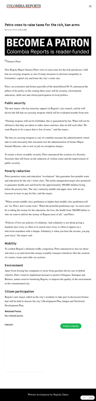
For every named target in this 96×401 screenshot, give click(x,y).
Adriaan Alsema (12, 30)
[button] (87, 397)
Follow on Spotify (70, 326)
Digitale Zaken (60, 394)
